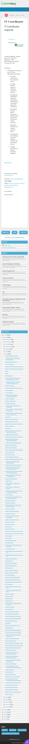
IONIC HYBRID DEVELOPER (12, 647)
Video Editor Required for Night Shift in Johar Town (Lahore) (13, 299)
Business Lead (8, 598)
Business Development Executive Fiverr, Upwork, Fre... (13, 413)
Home (14, 232)
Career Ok (11, 183)
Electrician (5, 314)
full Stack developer (10, 401)
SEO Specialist (9, 375)
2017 (5, 719)
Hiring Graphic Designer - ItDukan (11, 307)
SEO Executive (9, 568)
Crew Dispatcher (9, 364)
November (8, 342)
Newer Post (6, 232)
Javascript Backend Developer (13, 616)
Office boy (8, 428)
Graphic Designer (9, 594)
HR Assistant (8, 526)
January (7, 706)
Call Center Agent (9, 452)
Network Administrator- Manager (14, 423)
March (7, 702)
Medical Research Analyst (12, 519)
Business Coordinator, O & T (12, 625)
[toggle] (26, 9)
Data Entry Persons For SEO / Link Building (13, 256)
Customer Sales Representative (13, 443)
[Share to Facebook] (9, 181)
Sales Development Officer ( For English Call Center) (13, 497)
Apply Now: (8, 162)
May (7, 697)
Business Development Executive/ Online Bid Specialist (14, 471)
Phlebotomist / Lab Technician (13, 692)
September (8, 346)
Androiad (7, 417)
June (7, 354)
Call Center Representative (12, 611)
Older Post (23, 232)
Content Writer (9, 542)
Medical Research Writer (11, 356)
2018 (5, 717)
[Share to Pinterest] (10, 181)
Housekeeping (9, 494)
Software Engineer (10, 524)
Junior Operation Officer (11, 419)
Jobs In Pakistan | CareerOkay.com (10, 733)
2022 (5, 337)
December (8, 339)
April (7, 699)
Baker (6, 371)
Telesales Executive (10, 513)
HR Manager (8, 536)
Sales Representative (10, 540)
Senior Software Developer (12, 511)
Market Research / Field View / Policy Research (13, 475)
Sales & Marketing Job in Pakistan (11, 263)
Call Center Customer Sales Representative (12, 462)
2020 (5, 712)
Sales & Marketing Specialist (12, 577)
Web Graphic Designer (11, 362)
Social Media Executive (11, 621)
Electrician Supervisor (10, 641)
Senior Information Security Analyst (14, 366)
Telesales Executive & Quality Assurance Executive (12, 468)
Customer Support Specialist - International (12, 358)
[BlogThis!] (6, 181)
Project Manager (9, 385)
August (7, 349)
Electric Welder (9, 609)
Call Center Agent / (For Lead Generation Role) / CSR (12, 378)
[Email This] (5, 181)
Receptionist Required (11, 563)
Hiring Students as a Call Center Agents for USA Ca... (13, 431)
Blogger (18, 739)
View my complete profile (8, 247)
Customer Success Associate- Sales (14, 531)
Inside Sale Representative (12, 434)
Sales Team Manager (10, 674)
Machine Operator (10, 509)
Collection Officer (10, 522)
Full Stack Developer (10, 650)
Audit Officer (8, 481)
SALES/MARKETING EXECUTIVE (14, 643)
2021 (5, 709)
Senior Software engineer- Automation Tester (11, 653)
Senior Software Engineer (11, 570)
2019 (5, 714)
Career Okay (17, 183)
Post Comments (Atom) (18, 237)
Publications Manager (8, 321)
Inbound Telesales (9, 529)
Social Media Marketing (11, 687)
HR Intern (7, 623)
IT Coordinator (13, 21)
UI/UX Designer (6, 285)
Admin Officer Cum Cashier (12, 676)
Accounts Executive (10, 500)
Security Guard (9, 694)
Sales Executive (9, 596)
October (8, 344)
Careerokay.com (8, 175)
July (7, 351)
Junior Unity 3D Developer (12, 638)
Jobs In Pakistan (22, 730)
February (8, 704)
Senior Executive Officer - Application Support (11, 395)
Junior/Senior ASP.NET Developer (14, 388)
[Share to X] (8, 181)
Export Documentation (11, 478)
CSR (3, 292)
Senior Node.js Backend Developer (14, 449)
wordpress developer (7, 278)
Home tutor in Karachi (11, 445)
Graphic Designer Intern (8, 271)
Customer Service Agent (11, 685)
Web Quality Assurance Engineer (13, 582)
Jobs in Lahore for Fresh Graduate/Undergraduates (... (13, 666)
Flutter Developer (9, 426)
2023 (5, 335)
